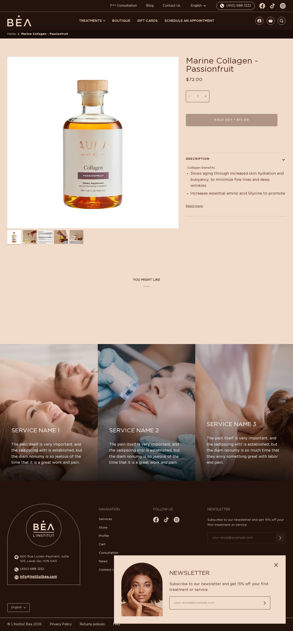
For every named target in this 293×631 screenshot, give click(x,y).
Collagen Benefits (201, 167)
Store (103, 527)
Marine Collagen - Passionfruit (44, 34)
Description (197, 158)
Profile (104, 535)
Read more (194, 206)
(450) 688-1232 (32, 568)
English (197, 5)
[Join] (280, 538)
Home (11, 34)
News (103, 561)
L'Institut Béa (21, 624)
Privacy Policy (61, 624)
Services (105, 519)
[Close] (278, 563)
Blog (150, 5)
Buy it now (231, 139)
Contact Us (171, 5)
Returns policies (92, 624)
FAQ (116, 624)
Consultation (108, 552)
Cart (102, 544)
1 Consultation (123, 5)
